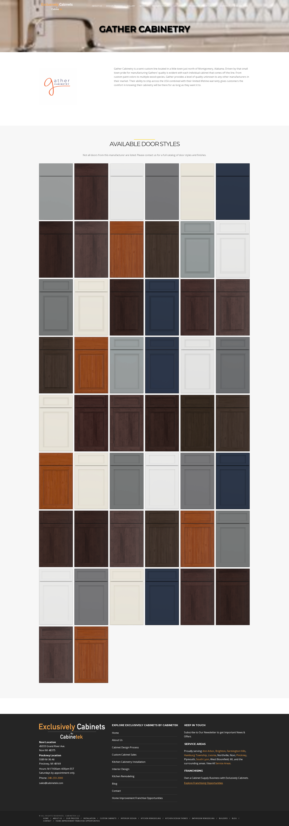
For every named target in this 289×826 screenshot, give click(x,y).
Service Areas (223, 763)
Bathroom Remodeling (203, 818)
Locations (179, 6)
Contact (225, 6)
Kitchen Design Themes (176, 818)
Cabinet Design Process (125, 747)
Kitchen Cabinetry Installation (128, 761)
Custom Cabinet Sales (124, 754)
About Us (97, 6)
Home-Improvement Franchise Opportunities (78, 821)
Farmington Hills (236, 751)
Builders (223, 818)
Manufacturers (160, 6)
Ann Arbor (208, 751)
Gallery (131, 6)
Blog (114, 783)
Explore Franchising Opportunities (203, 783)
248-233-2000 (241, 6)
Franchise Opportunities (202, 6)
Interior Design (120, 769)
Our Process (72, 818)
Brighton (220, 751)
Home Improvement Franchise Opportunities (137, 798)
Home (115, 732)
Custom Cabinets (108, 818)
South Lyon (202, 759)
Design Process (114, 6)
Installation (89, 818)
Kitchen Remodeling (123, 776)
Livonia (212, 755)
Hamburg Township (195, 755)
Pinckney (241, 755)
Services (144, 6)
